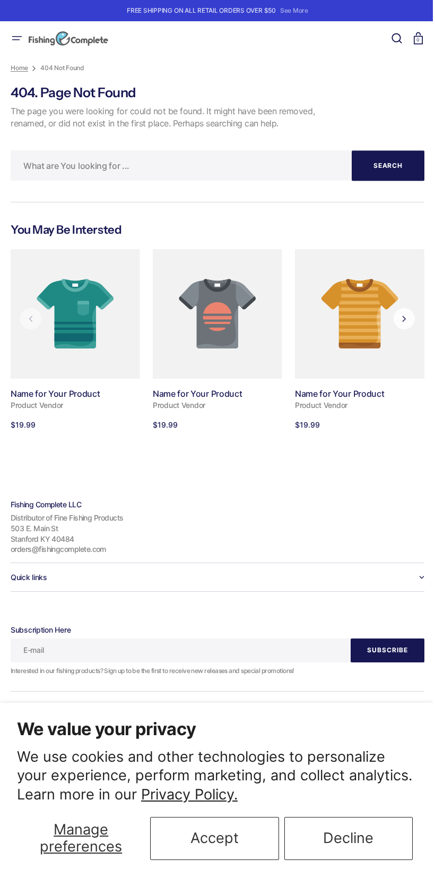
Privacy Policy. (189, 794)
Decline (348, 838)
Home (19, 68)
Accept (214, 838)
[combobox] (213, 165)
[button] (17, 38)
